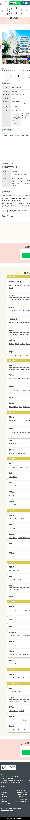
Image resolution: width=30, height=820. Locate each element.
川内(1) (22, 635)
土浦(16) (17, 343)
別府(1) (15, 645)
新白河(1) (26, 486)
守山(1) (20, 406)
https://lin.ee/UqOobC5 (15, 782)
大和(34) (27, 322)
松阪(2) (17, 443)
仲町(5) (21, 701)
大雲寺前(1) (21, 537)
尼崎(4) (24, 390)
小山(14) (17, 334)
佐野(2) (22, 334)
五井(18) (25, 311)
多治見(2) (11, 453)
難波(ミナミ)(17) (13, 378)
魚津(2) (24, 729)
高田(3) (26, 701)
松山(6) (11, 579)
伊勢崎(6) (25, 355)
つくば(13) (22, 343)
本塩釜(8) (20, 467)
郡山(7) (16, 486)
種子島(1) (27, 635)
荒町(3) (19, 729)
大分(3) (11, 645)
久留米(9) (16, 610)
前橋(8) (21, 355)
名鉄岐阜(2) (17, 453)
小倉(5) (21, 610)
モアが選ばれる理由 (16, 11)
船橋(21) (20, 311)
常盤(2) (11, 537)
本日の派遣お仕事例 (5, 799)
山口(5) (15, 528)
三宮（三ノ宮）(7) (17, 390)
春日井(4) (27, 420)
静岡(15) (11, 432)
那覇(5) (15, 678)
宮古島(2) (25, 678)
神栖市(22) (11, 343)
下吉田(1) (15, 710)
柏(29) (15, 311)
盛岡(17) (11, 505)
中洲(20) (11, 610)
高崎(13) (16, 355)
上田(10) (11, 691)
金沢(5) (19, 720)
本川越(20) (16, 299)
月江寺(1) (21, 710)
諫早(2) (20, 654)
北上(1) (16, 505)
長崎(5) (16, 654)
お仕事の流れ (7, 11)
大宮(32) (11, 299)
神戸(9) (11, 390)
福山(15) (16, 518)
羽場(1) (23, 453)
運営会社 (21, 11)
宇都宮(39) (11, 334)
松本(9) (16, 691)
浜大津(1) (15, 406)
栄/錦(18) (16, 420)
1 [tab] (22, 65)
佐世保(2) (25, 654)
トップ (2, 11)
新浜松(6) (24, 432)
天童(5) (15, 476)
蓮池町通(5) (16, 570)
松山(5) (11, 678)
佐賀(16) (11, 664)
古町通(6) (16, 701)
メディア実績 (4, 796)
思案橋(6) (11, 654)
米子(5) (15, 556)
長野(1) (20, 691)
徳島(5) (11, 589)
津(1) (20, 443)
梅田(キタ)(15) (21, 378)
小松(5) (24, 720)
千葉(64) (11, 311)
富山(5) (11, 729)
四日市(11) (11, 443)
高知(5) (11, 570)
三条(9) (22, 369)
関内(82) (11, 322)
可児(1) (27, 453)
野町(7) (11, 720)
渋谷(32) (11, 287)
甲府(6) (11, 710)
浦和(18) (22, 299)
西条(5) (15, 579)
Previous (2, 47)
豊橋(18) (11, 420)
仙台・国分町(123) (13, 467)
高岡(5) (15, 729)
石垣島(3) (20, 678)
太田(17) (11, 355)
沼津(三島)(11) (17, 432)
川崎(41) (16, 322)
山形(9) (11, 476)
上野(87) (11, 285)
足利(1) (26, 334)
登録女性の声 (4, 801)
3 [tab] (25, 65)
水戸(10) (28, 343)
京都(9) (18, 369)
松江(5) (11, 547)
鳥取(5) (11, 556)
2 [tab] (23, 65)
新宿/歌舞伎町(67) (18, 285)
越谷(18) (27, 299)
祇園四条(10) (12, 369)
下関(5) (11, 528)
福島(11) (11, 486)
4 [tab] (26, 65)
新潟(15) (11, 701)
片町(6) (15, 720)
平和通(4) (26, 610)
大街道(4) (20, 579)
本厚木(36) (21, 322)
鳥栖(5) (16, 664)
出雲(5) (15, 547)
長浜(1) (11, 406)
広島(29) (11, 518)
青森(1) (11, 495)
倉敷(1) (15, 537)
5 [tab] (28, 65)
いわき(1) (20, 486)
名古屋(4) (21, 420)
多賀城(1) (26, 467)
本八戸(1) (15, 495)
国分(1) (18, 635)
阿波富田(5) (16, 589)
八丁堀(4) (21, 518)
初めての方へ (11, 11)
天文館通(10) (12, 635)
